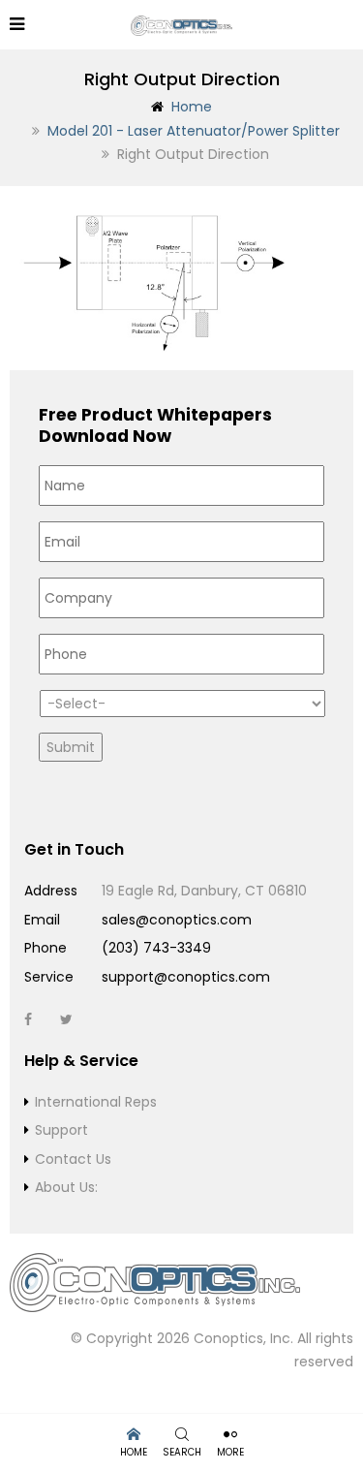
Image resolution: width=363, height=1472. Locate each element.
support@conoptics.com (186, 977)
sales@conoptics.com (177, 919)
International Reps (96, 1102)
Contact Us (73, 1159)
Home (191, 106)
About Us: (66, 1187)
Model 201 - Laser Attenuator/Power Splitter (193, 131)
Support (61, 1130)
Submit (70, 747)
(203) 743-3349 (156, 947)
